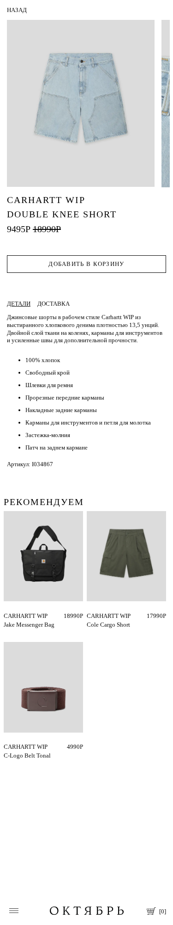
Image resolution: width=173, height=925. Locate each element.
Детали (18, 304)
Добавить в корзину (86, 263)
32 (90, 615)
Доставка (53, 304)
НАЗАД (17, 10)
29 (99, 615)
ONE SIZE (17, 615)
